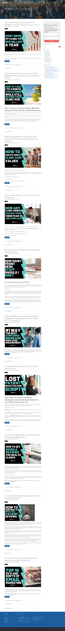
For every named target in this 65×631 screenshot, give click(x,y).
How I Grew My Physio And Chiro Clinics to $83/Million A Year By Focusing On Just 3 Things (22, 23)
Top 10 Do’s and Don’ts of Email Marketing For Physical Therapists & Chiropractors (21, 559)
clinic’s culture (35, 541)
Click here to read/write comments (16, 64)
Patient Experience (48, 61)
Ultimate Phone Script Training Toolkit (24, 619)
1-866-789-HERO (36, 619)
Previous (6, 608)
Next (12, 608)
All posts (9, 608)
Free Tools (35, 618)
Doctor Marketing (48, 60)
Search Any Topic (46, 44)
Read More (7, 61)
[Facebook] (52, 629)
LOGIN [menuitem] (61, 2)
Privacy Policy (7, 619)
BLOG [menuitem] (58, 2)
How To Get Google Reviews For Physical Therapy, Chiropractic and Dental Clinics (22, 436)
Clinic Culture (9, 190)
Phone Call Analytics (48, 58)
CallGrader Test (21, 617)
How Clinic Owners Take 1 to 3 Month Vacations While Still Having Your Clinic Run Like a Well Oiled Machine (22, 75)
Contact (6, 618)
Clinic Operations (48, 59)
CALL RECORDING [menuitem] (42, 2)
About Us (6, 617)
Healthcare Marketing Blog (38, 617)
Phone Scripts (9, 429)
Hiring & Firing (9, 311)
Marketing (9, 68)
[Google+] (56, 629)
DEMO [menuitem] (54, 2)
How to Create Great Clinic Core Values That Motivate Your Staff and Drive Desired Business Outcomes (21, 138)
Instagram (6, 622)
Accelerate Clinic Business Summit (25, 620)
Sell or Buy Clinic (48, 55)
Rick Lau (9, 26)
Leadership (47, 57)
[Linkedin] (58, 629)
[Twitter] (54, 629)
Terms (6, 620)
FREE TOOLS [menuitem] (49, 2)
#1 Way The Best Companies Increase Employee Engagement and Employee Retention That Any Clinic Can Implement (21, 318)
